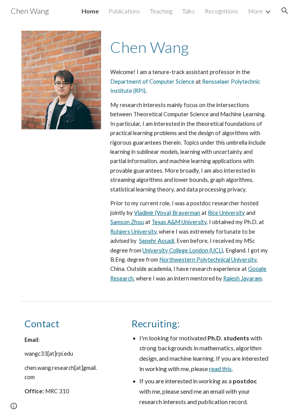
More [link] (255, 11)
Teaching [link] (161, 11)
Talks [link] (188, 11)
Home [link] (90, 11)
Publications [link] (124, 11)
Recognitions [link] (221, 11)
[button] (285, 11)
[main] (189, 46)
